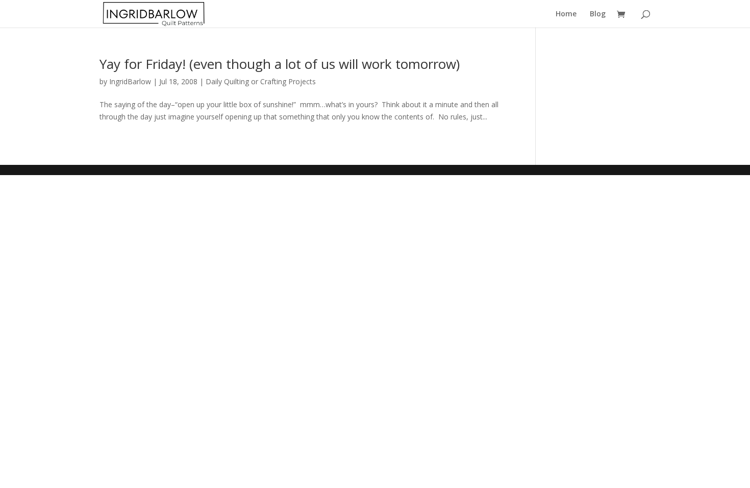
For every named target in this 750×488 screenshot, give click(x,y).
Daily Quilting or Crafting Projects (261, 81)
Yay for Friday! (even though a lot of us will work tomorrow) (279, 64)
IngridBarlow (130, 81)
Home (566, 14)
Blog (598, 14)
